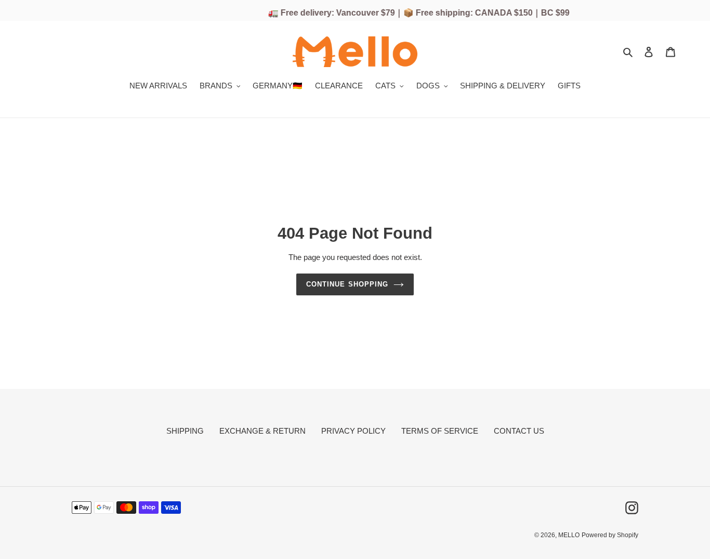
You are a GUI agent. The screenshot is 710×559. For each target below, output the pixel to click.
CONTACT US (519, 430)
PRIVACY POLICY (353, 430)
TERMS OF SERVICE (439, 430)
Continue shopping (347, 284)
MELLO (569, 535)
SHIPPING (185, 430)
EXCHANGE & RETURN (262, 430)
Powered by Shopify (610, 535)
